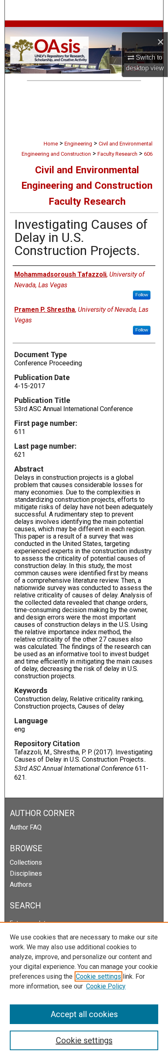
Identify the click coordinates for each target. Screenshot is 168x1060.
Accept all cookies (84, 1014)
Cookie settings (98, 976)
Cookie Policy (106, 986)
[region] (84, 991)
